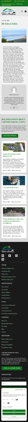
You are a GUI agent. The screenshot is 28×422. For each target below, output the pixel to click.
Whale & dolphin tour (8, 268)
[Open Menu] (22, 11)
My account (5, 342)
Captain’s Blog (22, 125)
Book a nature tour (7, 339)
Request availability (7, 344)
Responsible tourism (7, 323)
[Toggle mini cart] (25, 11)
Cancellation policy (7, 347)
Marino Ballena (6, 292)
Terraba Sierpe (6, 295)
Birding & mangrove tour (9, 277)
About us (4, 320)
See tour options (10, 135)
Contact (4, 332)
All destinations (6, 298)
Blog (3, 329)
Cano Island (5, 287)
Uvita (22, 122)
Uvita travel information (8, 305)
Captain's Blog (10, 122)
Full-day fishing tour (7, 279)
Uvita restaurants (7, 310)
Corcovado (5, 289)
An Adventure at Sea (11, 188)
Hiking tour (5, 274)
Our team (4, 326)
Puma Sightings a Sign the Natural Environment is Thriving (13, 221)
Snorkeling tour (6, 271)
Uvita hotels (5, 308)
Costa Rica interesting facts (9, 313)
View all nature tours (12, 368)
